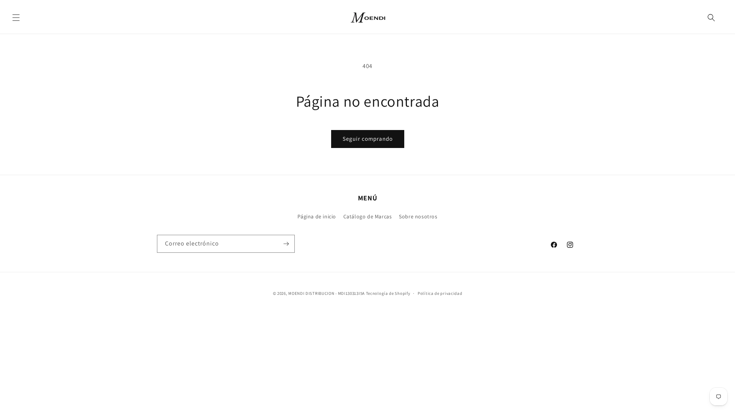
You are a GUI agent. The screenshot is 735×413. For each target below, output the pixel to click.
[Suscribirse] (286, 244)
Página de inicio (316, 216)
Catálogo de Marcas (367, 216)
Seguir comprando (368, 138)
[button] (16, 17)
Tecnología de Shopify (388, 293)
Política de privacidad (440, 293)
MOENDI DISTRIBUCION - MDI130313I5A (326, 293)
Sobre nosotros (418, 216)
